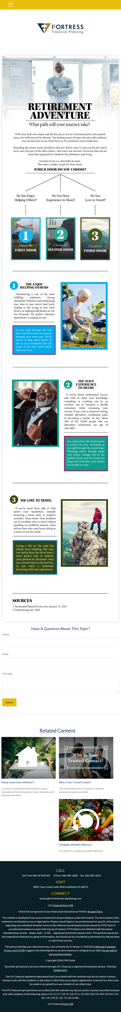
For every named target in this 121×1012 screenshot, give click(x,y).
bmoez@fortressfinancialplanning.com (60, 898)
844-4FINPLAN (41, 875)
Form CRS (68, 1003)
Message (7, 673)
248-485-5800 (70, 875)
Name (5, 634)
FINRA (57, 970)
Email (5, 653)
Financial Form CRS (62, 905)
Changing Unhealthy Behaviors (75, 844)
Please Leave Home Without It (17, 782)
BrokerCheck (95, 911)
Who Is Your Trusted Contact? (75, 782)
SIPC (64, 970)
